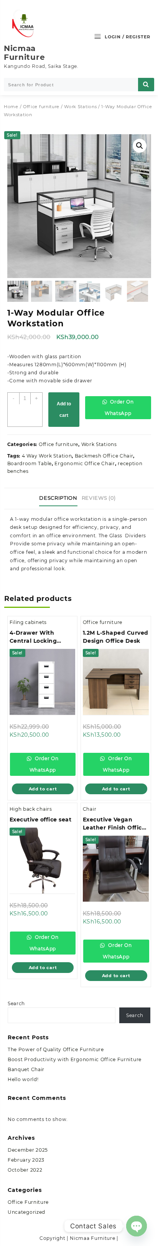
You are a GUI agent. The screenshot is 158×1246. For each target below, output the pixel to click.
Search (16, 1003)
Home (11, 106)
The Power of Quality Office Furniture (56, 1049)
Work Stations (80, 106)
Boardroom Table (29, 463)
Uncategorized (26, 1212)
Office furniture (41, 106)
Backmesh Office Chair (104, 456)
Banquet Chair (26, 1069)
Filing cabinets (28, 622)
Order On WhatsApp (119, 407)
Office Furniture (28, 1202)
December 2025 (28, 1150)
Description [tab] (58, 498)
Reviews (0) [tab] (99, 498)
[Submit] (146, 84)
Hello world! (23, 1079)
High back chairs (31, 809)
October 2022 (25, 1170)
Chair (90, 809)
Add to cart (64, 409)
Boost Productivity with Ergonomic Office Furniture (75, 1059)
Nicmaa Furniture (24, 53)
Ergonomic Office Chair (84, 463)
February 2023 (26, 1160)
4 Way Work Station (47, 456)
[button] (139, 146)
